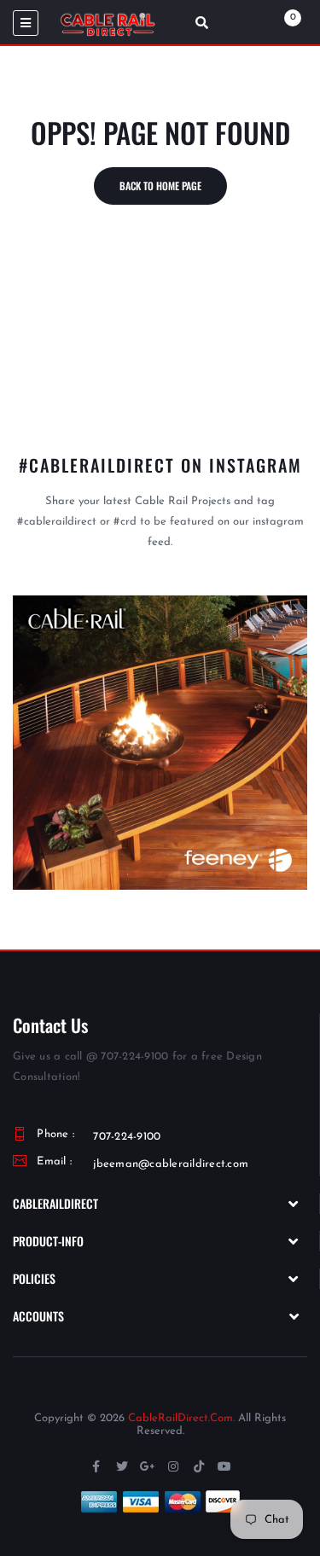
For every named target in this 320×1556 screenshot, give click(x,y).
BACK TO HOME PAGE (160, 185)
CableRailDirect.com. (181, 1418)
